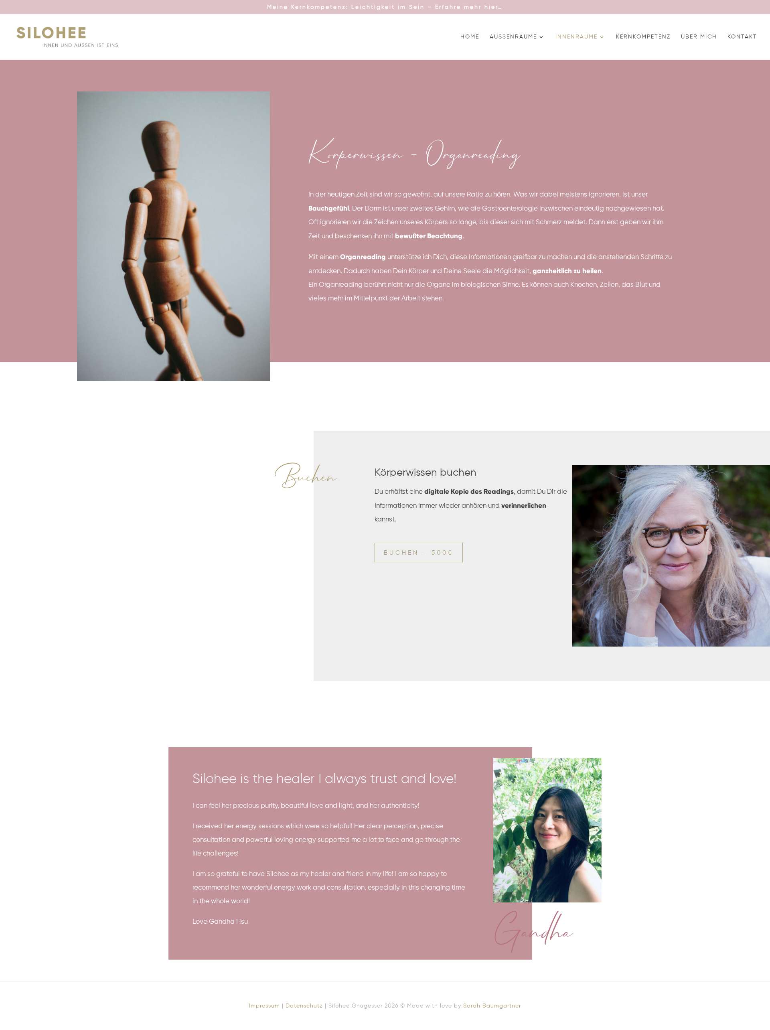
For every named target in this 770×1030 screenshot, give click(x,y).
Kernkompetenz (643, 37)
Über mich (699, 37)
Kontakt (742, 37)
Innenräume (576, 37)
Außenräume (513, 37)
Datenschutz (304, 1006)
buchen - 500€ (419, 553)
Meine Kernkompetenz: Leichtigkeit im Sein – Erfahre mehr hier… (385, 7)
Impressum (264, 1006)
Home (469, 37)
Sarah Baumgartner (492, 1006)
